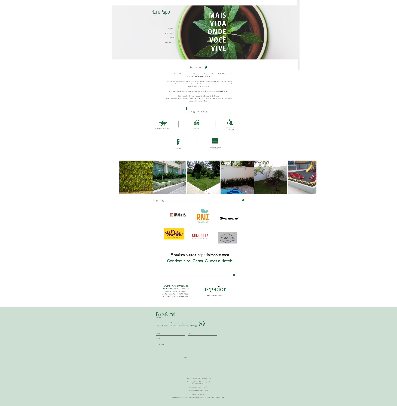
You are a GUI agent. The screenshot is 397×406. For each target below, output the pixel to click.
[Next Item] (313, 177)
